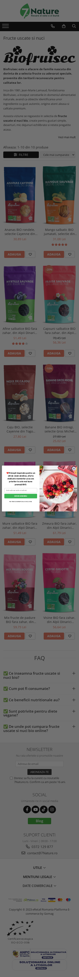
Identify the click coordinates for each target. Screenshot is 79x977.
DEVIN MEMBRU (20, 496)
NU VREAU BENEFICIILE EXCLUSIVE (20, 501)
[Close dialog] (73, 468)
